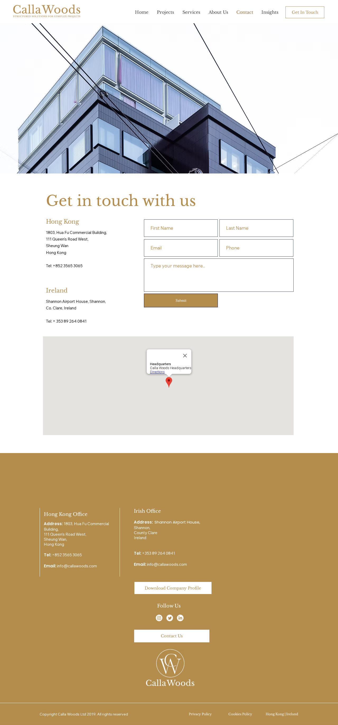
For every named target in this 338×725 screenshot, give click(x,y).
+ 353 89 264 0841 (70, 321)
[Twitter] (169, 618)
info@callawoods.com (77, 565)
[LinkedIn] (180, 618)
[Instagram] (159, 618)
